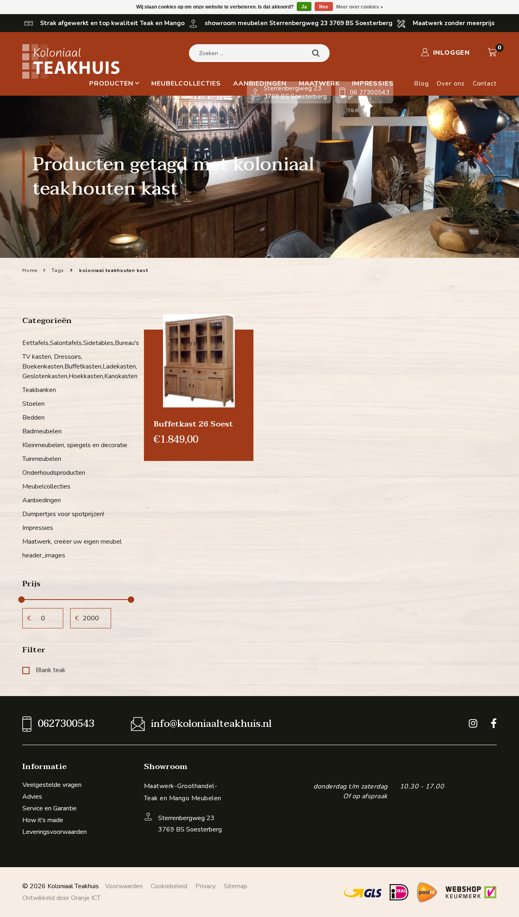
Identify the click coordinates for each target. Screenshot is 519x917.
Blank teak (51, 670)
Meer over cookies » (359, 7)
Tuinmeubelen (41, 458)
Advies (32, 796)
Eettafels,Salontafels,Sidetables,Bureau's (77, 343)
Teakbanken (39, 390)
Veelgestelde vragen (51, 784)
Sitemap (235, 886)
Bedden (33, 417)
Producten (111, 83)
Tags (57, 270)
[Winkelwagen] (492, 52)
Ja (304, 7)
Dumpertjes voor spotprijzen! (63, 514)
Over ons (450, 83)
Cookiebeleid (169, 886)
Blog (421, 83)
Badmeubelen (42, 431)
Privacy (205, 886)
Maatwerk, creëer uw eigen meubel (72, 541)
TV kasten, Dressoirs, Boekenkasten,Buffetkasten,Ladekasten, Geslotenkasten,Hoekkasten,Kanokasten (77, 366)
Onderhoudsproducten (53, 472)
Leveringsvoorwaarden (54, 831)
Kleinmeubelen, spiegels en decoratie (74, 445)
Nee (323, 7)
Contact (485, 83)
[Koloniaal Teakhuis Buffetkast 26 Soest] (199, 360)
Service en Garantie (49, 808)
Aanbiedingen (41, 500)
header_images (43, 555)
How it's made (42, 820)
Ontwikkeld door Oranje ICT (61, 897)
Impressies (37, 527)
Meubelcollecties (186, 83)
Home (29, 270)
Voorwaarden (124, 886)
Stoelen (33, 403)
